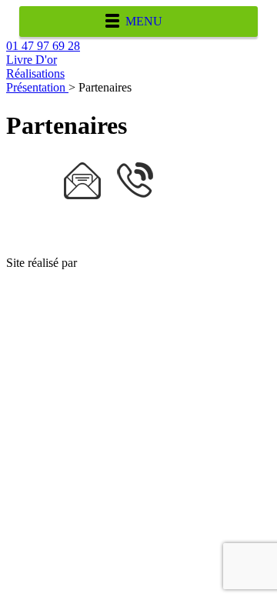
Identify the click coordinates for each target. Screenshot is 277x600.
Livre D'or (31, 59)
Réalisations (35, 73)
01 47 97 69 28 (43, 45)
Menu (143, 21)
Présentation (37, 87)
